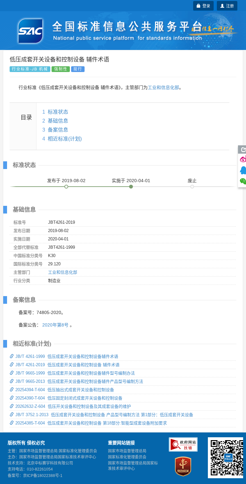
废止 (192, 180)
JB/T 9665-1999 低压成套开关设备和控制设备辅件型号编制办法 (75, 373)
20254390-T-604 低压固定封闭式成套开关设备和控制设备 (68, 398)
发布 (66, 180)
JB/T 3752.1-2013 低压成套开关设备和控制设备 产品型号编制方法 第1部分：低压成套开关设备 (104, 414)
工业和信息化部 (163, 87)
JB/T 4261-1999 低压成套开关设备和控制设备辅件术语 (66, 356)
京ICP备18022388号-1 (42, 475)
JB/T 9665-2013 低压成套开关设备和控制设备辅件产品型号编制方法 (79, 381)
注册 (229, 5)
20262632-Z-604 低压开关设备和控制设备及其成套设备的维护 (73, 406)
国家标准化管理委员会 (127, 457)
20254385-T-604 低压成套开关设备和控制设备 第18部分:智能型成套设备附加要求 (91, 423)
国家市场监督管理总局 (127, 451)
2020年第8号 (55, 324)
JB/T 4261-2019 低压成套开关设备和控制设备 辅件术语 (67, 364)
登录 (205, 5)
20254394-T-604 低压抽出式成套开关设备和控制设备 (64, 389)
